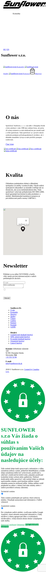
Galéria (13, 321)
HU (4, 49)
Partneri (13, 323)
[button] (23, 228)
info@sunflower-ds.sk (14, 363)
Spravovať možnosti (8, 525)
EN (8, 49)
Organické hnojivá (17, 341)
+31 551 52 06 (11, 357)
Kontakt (13, 325)
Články (13, 319)
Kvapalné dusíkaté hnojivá (20, 339)
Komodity (14, 312)
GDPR (13, 327)
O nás (12, 310)
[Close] (26, 220)
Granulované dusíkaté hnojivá (21, 335)
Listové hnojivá (16, 343)
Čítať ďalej (10, 144)
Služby (13, 316)
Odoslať (7, 298)
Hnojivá (13, 314)
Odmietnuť (21, 525)
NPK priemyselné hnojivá (20, 337)
